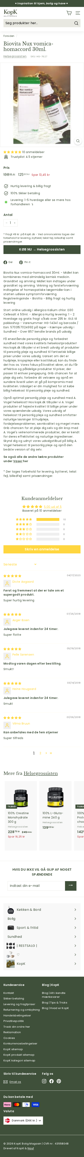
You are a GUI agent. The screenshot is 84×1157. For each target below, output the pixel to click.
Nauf (31, 1148)
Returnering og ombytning (21, 1010)
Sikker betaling (13, 998)
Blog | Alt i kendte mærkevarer (54, 995)
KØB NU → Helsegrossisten (42, 249)
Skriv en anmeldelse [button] (42, 549)
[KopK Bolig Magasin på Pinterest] (59, 1081)
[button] (12, 152)
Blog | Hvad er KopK (55, 1008)
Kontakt (8, 993)
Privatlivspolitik (13, 1021)
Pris (6, 168)
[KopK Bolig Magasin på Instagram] (44, 1081)
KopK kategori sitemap (19, 1060)
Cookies (9, 1038)
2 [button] (40, 753)
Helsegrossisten (15, 56)
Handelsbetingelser (17, 1015)
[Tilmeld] (70, 886)
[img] (12, 576)
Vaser (17, 461)
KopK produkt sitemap (18, 1055)
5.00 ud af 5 (53, 507)
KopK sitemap (13, 1049)
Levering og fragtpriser (19, 1004)
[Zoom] (78, 141)
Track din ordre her (16, 1027)
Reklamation (12, 1032)
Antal (8, 215)
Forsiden (8, 36)
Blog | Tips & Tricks (54, 1003)
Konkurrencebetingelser (20, 1043)
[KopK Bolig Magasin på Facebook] (51, 1081)
